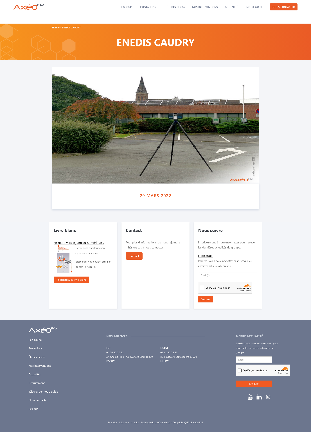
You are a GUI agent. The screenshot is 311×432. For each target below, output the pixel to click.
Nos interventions (205, 7)
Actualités (232, 7)
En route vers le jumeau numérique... (79, 243)
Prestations (148, 7)
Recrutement (37, 383)
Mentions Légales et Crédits (123, 422)
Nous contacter (283, 7)
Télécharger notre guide (43, 391)
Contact (134, 256)
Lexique (33, 409)
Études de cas (176, 7)
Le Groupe (126, 7)
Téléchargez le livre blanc (71, 279)
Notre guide (254, 7)
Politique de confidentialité (155, 422)
